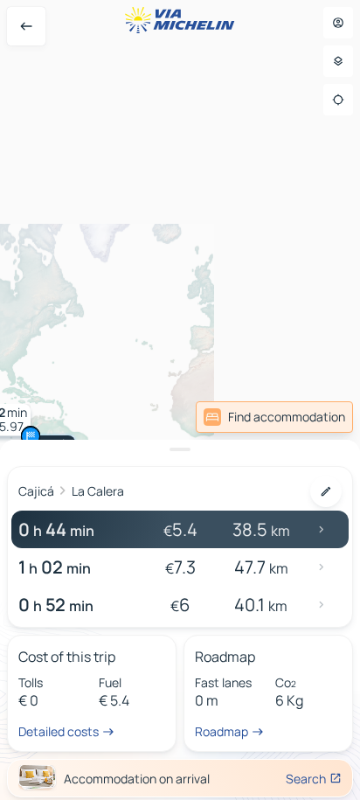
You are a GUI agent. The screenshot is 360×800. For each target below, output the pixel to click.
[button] (30, 436)
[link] (274, 417)
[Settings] (338, 61)
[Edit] (326, 491)
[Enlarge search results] (180, 449)
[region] (180, 400)
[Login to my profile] (338, 22)
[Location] (338, 99)
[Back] (26, 26)
